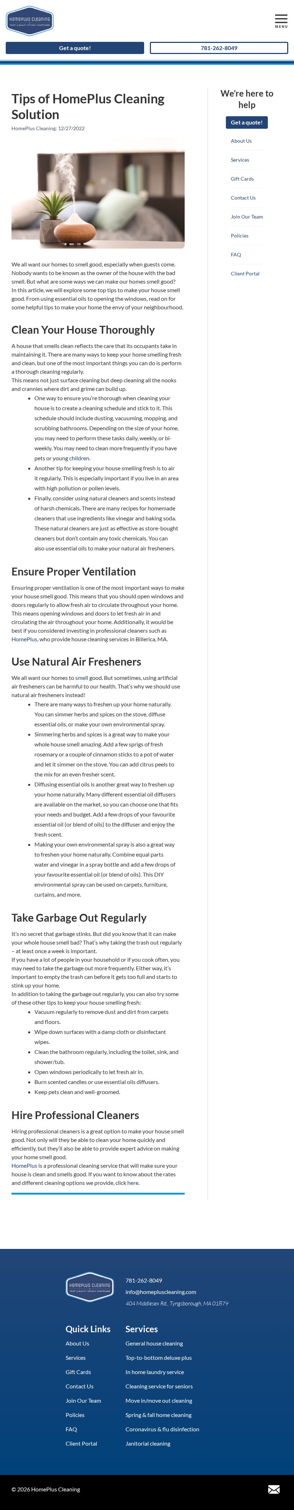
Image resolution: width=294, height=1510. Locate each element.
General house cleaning (154, 1343)
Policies (239, 235)
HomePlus (24, 639)
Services (240, 160)
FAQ (236, 254)
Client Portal (245, 273)
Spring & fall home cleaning (158, 1414)
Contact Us (243, 198)
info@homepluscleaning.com (160, 1291)
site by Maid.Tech (107, 1489)
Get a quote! (75, 47)
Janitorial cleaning (147, 1443)
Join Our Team (247, 217)
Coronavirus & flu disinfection (162, 1429)
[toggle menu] (281, 21)
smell (81, 677)
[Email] (274, 1490)
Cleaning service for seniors (159, 1386)
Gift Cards (242, 179)
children (79, 458)
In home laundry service (154, 1371)
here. (133, 1182)
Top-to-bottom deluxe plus (158, 1357)
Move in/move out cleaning (158, 1400)
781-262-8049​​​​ (219, 47)
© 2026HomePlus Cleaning (45, 1489)
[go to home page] (111, 21)
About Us (241, 141)
